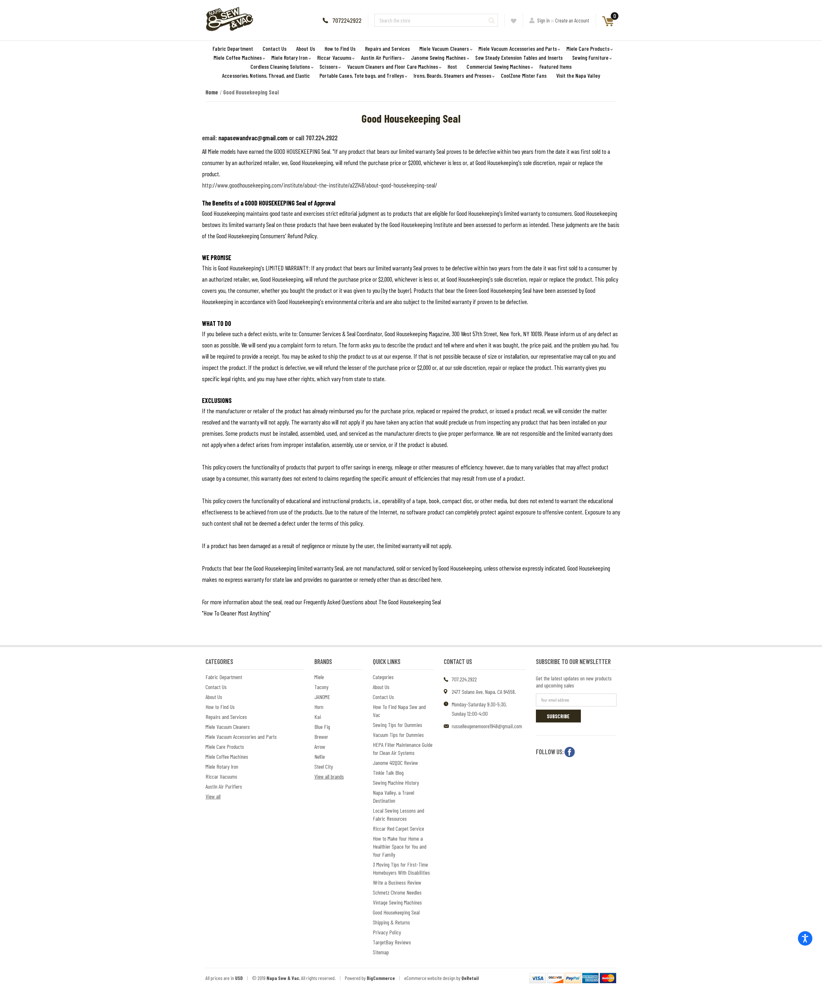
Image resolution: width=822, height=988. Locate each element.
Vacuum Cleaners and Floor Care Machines (392, 66)
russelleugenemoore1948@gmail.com (487, 726)
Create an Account (572, 20)
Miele (319, 676)
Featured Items (555, 66)
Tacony (321, 686)
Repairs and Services (387, 48)
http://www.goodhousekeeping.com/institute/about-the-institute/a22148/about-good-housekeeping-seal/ (319, 185)
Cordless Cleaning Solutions (280, 66)
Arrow (319, 746)
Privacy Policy (387, 932)
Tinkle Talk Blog (388, 772)
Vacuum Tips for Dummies (398, 734)
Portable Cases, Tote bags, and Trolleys (361, 75)
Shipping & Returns (391, 922)
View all (213, 796)
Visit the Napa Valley (578, 75)
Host (452, 66)
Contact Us (274, 48)
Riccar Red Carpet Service (398, 828)
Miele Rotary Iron (289, 57)
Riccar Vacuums (334, 57)
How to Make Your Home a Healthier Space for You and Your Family (399, 846)
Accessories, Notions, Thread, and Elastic (266, 75)
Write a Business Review (397, 882)
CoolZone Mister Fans (524, 75)
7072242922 (347, 20)
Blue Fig (322, 726)
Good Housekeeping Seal (396, 912)
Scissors (328, 66)
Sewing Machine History (396, 782)
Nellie (319, 756)
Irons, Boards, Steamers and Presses (452, 75)
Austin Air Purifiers (381, 57)
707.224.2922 (464, 679)
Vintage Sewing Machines (397, 902)
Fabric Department (233, 48)
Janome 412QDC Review (395, 762)
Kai (317, 716)
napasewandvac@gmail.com (253, 138)
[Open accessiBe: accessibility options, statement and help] (805, 938)
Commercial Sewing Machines (498, 66)
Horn (318, 706)
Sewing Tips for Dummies (397, 724)
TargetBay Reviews (392, 942)
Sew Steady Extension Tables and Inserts (519, 57)
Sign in (543, 20)
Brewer (321, 736)
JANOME (322, 696)
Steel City (323, 766)
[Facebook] (569, 752)
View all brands (329, 776)
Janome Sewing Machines (438, 57)
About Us (305, 48)
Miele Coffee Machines (238, 57)
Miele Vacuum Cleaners (444, 48)
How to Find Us (340, 48)
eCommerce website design (429, 978)
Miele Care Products (587, 48)
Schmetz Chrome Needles (397, 892)
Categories (383, 676)
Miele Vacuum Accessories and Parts (517, 48)
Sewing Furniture (590, 57)
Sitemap (381, 952)
